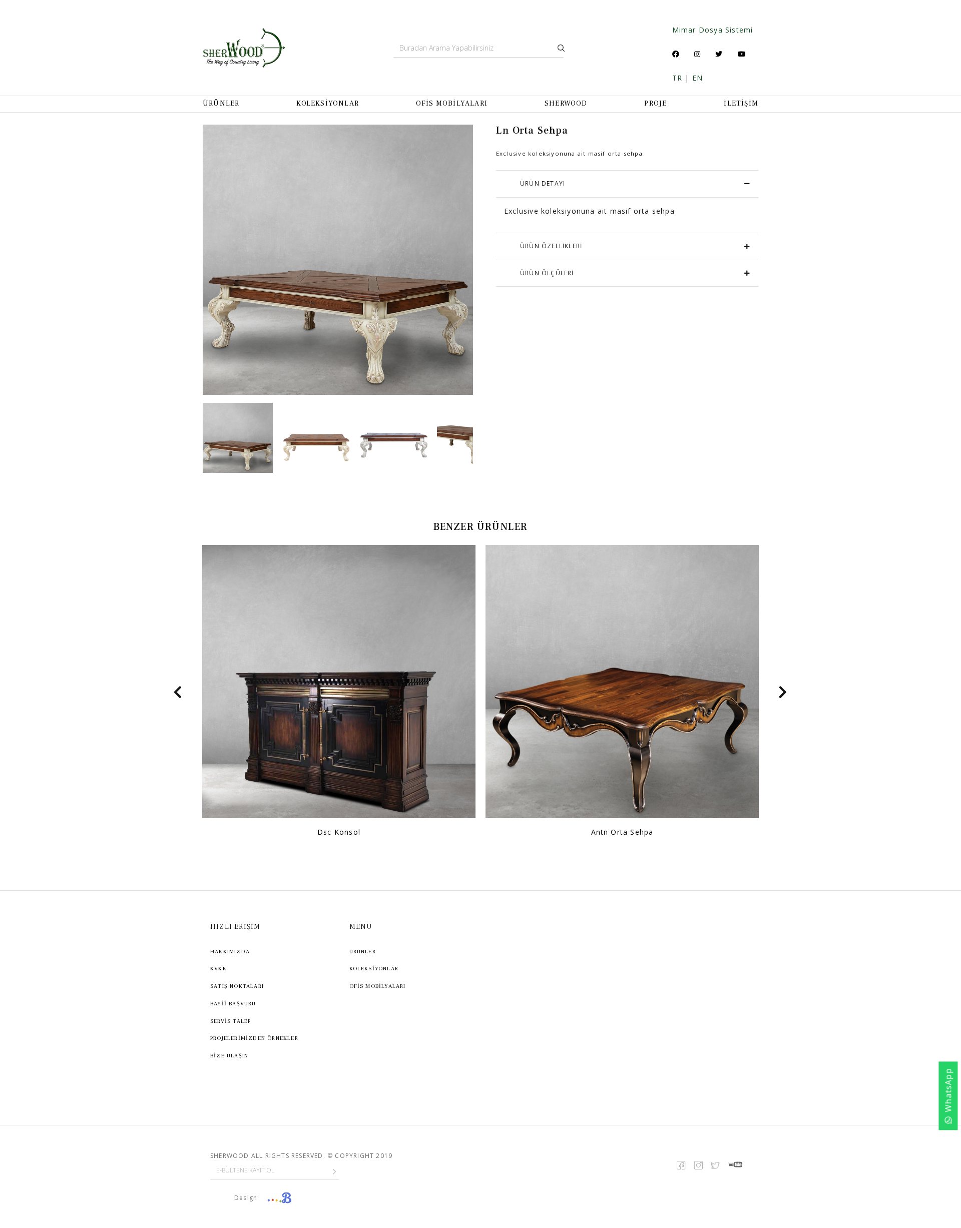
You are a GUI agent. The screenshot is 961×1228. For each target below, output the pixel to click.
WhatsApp (948, 1090)
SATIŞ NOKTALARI (237, 986)
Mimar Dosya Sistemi (712, 30)
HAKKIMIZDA (230, 951)
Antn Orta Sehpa (622, 832)
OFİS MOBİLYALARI (452, 103)
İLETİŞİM (741, 103)
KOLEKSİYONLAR (327, 103)
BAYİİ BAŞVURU (233, 1003)
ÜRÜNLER (221, 103)
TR (677, 78)
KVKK (218, 968)
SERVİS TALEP (230, 1021)
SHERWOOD (566, 103)
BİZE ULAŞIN (229, 1055)
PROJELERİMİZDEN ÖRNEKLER (254, 1038)
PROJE (655, 103)
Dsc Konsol (338, 832)
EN (697, 78)
